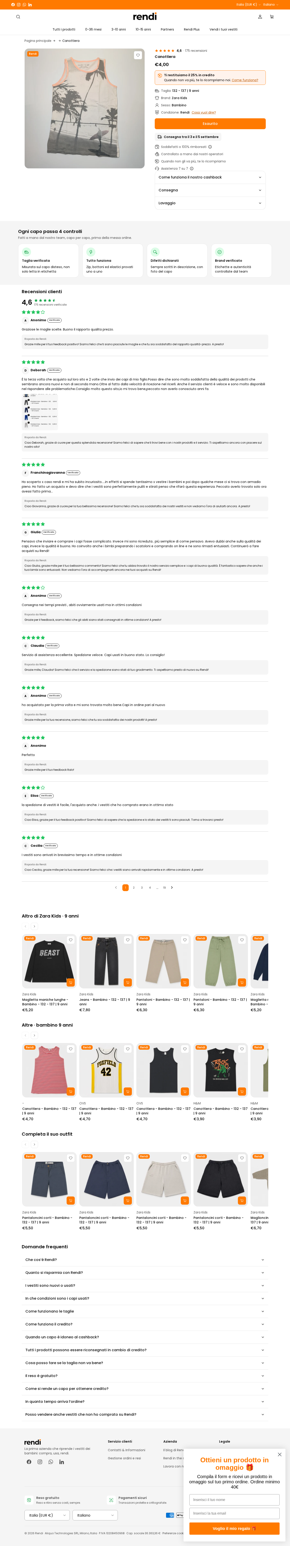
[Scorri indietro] (25, 926)
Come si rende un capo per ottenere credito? (67, 1388)
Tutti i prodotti (64, 29)
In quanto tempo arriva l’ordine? (55, 1401)
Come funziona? (245, 80)
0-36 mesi (93, 29)
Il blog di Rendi (174, 1450)
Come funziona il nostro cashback (190, 177)
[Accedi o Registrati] (260, 16)
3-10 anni (118, 29)
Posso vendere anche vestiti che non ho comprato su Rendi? (80, 1414)
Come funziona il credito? (48, 1324)
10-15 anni (143, 29)
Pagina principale (37, 40)
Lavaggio (167, 203)
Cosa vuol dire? (204, 112)
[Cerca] (18, 16)
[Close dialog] (280, 1454)
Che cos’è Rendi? (41, 1259)
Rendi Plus (192, 29)
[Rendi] (145, 17)
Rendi (39, 1533)
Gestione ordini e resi (124, 1458)
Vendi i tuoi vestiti (223, 29)
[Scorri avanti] (34, 926)
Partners (167, 29)
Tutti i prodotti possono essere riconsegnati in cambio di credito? (86, 1350)
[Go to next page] (173, 888)
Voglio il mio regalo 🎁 (234, 1528)
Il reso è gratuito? (41, 1375)
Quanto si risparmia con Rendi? (54, 1272)
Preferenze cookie (174, 1533)
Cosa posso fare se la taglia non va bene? (64, 1362)
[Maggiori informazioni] (210, 147)
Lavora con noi (174, 1466)
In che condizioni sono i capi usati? (57, 1298)
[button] (40, 412)
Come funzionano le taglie (49, 1311)
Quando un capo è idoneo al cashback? (62, 1337)
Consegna (168, 190)
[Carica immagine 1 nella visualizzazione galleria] (84, 108)
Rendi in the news (177, 1458)
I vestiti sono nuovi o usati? (50, 1285)
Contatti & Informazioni (126, 1450)
